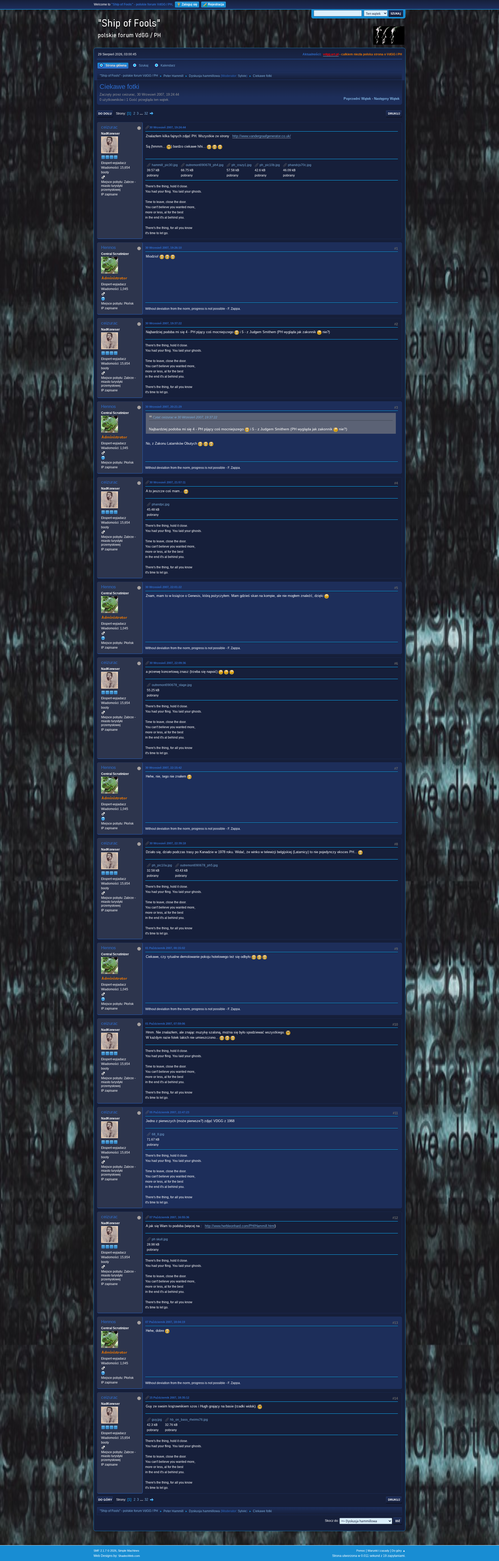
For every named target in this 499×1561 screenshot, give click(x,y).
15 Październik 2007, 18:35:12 (169, 1397)
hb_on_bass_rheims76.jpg (188, 1419)
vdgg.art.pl (331, 54)
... (142, 113)
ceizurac (109, 127)
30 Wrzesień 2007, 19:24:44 (167, 127)
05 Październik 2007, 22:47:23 (169, 1112)
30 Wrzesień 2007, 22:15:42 (163, 767)
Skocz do (331, 1521)
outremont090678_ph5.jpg (198, 865)
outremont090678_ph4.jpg (204, 165)
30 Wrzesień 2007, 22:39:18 (167, 843)
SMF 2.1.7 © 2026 (105, 1550)
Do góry (105, 1499)
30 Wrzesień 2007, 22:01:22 (163, 587)
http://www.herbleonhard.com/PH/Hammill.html (240, 1226)
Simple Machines (128, 1550)
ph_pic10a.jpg (161, 865)
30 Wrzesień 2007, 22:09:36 (167, 662)
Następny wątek (386, 99)
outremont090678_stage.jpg (171, 685)
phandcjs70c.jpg (299, 165)
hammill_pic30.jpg (164, 165)
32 (146, 113)
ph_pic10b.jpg (269, 165)
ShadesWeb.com (129, 1555)
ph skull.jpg (159, 1239)
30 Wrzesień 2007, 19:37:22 (163, 323)
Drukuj (394, 113)
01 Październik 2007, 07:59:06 (165, 1023)
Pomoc (360, 1550)
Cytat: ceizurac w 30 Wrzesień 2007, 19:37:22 (185, 417)
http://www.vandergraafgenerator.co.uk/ (261, 136)
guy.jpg (156, 1419)
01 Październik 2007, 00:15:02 (165, 948)
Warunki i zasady (378, 1550)
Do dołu (105, 113)
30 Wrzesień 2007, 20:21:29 (163, 406)
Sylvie (242, 76)
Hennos (108, 247)
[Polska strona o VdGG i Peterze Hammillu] (103, 298)
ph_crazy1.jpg (241, 165)
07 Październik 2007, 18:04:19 (165, 1321)
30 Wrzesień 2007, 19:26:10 (163, 247)
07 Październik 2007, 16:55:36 (169, 1217)
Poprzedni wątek (357, 99)
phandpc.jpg (160, 504)
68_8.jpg (157, 1134)
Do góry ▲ (398, 1550)
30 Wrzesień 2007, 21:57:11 (167, 482)
